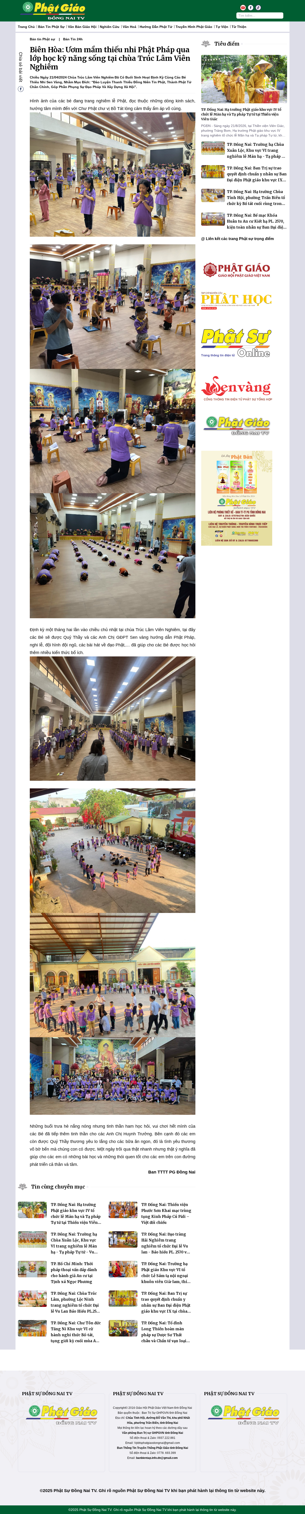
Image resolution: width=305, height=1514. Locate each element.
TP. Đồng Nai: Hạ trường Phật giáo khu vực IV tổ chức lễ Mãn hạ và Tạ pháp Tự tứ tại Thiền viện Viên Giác (76, 1216)
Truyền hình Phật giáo (194, 27)
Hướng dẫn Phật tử (156, 27)
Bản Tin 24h (73, 39)
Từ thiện (239, 27)
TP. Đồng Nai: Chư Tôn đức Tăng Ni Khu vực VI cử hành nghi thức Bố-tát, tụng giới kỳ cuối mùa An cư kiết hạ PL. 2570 (76, 1335)
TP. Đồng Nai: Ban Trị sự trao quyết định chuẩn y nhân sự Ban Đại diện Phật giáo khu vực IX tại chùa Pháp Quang (165, 1305)
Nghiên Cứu (109, 27)
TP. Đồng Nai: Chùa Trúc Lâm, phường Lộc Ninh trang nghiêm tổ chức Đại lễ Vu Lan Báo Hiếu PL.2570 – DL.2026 (76, 1305)
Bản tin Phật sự (51, 27)
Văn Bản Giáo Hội (82, 27)
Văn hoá (129, 27)
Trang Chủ (26, 27)
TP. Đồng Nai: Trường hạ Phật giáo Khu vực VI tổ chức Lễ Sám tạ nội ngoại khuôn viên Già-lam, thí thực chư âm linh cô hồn (164, 1276)
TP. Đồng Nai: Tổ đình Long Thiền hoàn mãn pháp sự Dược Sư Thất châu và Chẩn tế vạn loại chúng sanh (163, 1335)
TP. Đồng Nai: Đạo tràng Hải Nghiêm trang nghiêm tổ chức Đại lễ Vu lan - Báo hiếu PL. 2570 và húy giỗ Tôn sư (165, 1246)
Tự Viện (222, 27)
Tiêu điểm (226, 44)
